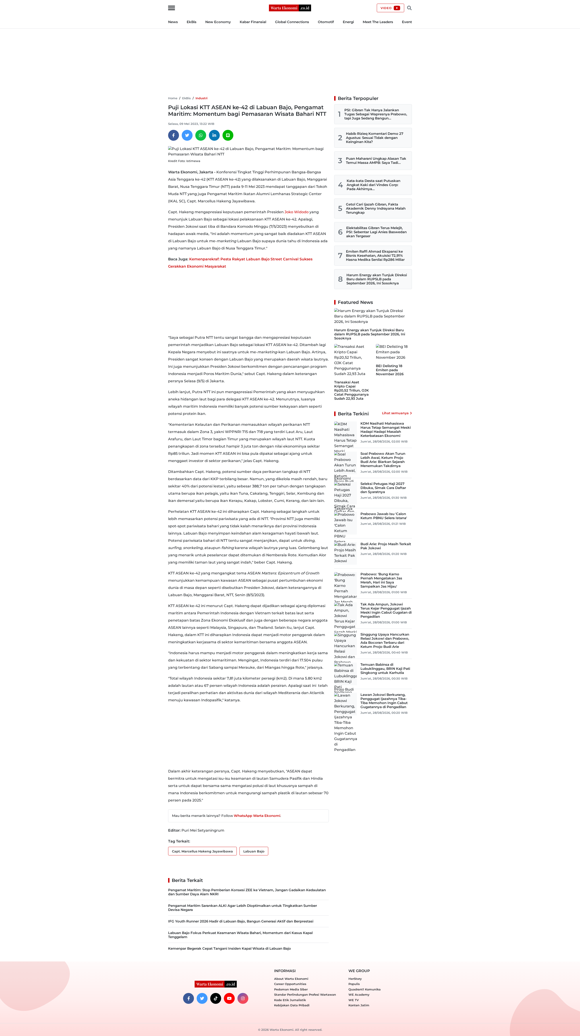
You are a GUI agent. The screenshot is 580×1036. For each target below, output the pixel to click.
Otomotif (326, 22)
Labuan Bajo (253, 851)
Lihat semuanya (395, 413)
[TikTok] (215, 998)
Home (172, 98)
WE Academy (359, 994)
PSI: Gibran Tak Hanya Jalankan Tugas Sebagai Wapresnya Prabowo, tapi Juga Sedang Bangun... (375, 114)
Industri (202, 98)
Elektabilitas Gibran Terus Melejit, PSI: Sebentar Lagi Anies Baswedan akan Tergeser (376, 232)
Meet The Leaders (378, 22)
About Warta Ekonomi (291, 978)
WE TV (353, 1000)
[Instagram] (242, 998)
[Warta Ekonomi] (290, 7)
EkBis (191, 22)
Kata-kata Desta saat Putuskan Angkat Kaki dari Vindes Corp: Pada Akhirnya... (373, 185)
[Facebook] (173, 135)
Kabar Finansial (253, 22)
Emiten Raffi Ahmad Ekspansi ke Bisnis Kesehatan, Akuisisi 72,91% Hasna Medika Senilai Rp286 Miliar (375, 255)
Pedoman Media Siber (291, 989)
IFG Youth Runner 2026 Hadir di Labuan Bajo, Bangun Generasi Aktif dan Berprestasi (240, 921)
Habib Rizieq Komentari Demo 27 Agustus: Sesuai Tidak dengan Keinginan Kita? (374, 137)
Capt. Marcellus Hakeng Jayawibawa (202, 851)
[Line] (227, 135)
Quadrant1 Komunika (364, 989)
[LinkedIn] (214, 135)
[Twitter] (187, 135)
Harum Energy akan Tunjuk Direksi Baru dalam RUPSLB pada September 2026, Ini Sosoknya (376, 279)
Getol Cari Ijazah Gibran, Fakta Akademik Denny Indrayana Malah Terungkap (376, 208)
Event (407, 22)
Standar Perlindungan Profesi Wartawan (305, 994)
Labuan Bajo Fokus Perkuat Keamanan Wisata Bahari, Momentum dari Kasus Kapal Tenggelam (240, 935)
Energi (348, 22)
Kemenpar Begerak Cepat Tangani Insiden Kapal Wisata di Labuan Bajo (229, 948)
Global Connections (292, 22)
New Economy (218, 22)
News (173, 22)
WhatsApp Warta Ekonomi (257, 815)
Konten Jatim (358, 1005)
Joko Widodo (297, 212)
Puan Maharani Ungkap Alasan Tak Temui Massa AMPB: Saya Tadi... (376, 160)
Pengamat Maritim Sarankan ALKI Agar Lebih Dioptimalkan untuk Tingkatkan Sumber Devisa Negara (242, 907)
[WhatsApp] (200, 135)
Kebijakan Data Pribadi (291, 1005)
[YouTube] (229, 998)
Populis (354, 984)
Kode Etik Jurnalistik (290, 1000)
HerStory (355, 978)
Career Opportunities (290, 984)
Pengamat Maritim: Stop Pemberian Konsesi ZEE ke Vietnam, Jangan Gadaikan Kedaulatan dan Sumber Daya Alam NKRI (247, 892)
